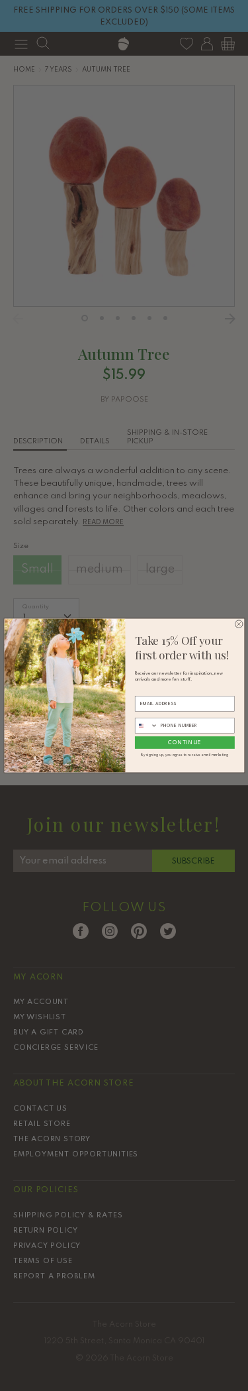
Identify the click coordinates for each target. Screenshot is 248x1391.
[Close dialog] (239, 624)
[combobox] (146, 725)
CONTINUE (184, 742)
